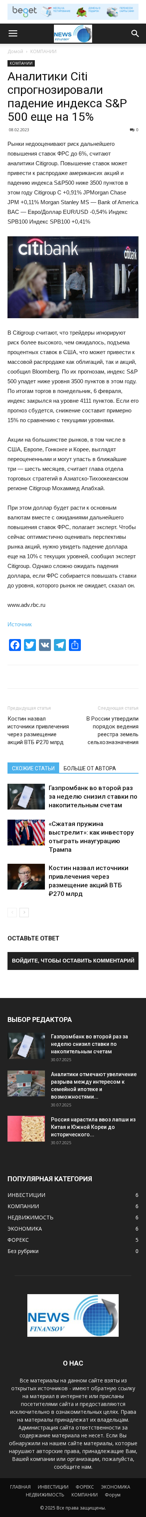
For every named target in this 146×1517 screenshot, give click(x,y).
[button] (135, 34)
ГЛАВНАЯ (20, 1487)
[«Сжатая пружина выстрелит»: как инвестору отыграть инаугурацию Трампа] (26, 832)
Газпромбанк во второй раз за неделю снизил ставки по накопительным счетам (93, 796)
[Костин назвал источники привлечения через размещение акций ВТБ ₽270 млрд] (26, 877)
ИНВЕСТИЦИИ (53, 1487)
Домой (15, 51)
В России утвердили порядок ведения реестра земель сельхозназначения (112, 730)
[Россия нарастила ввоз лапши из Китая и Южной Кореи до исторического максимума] (26, 1129)
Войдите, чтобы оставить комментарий (73, 961)
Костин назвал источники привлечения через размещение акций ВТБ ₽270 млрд (38, 730)
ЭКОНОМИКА (115, 1487)
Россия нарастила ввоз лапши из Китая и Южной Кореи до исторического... (93, 1127)
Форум (113, 1495)
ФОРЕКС (85, 1487)
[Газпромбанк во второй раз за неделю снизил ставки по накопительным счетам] (26, 797)
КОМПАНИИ (43, 51)
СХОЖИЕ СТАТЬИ (33, 768)
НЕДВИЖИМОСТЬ (45, 1495)
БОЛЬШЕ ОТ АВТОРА (90, 768)
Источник (19, 624)
